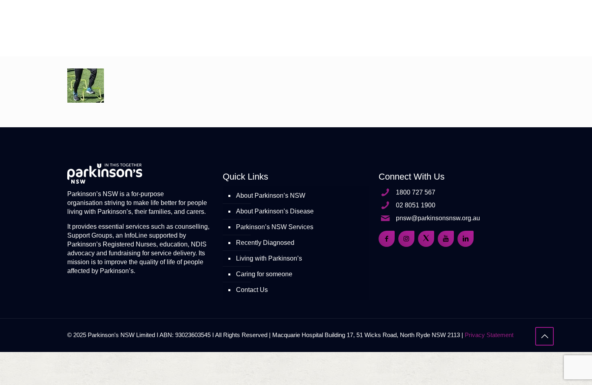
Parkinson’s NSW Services (274, 227)
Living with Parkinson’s (269, 258)
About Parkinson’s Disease (275, 211)
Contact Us (252, 289)
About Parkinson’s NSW (270, 195)
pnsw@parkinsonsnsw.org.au (438, 218)
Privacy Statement (489, 334)
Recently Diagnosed (265, 242)
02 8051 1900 (415, 205)
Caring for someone (264, 274)
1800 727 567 (415, 192)
